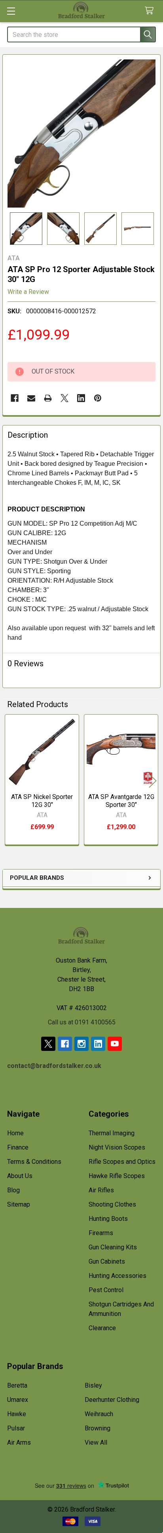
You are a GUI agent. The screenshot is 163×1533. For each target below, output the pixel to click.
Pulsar (16, 1428)
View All (96, 1442)
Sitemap (18, 1204)
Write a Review (28, 292)
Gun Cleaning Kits (113, 1247)
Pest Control (106, 1290)
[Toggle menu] (11, 11)
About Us (19, 1176)
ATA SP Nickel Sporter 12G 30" (42, 800)
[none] (81, 133)
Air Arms (19, 1442)
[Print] (48, 398)
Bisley (93, 1385)
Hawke (16, 1414)
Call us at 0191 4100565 (82, 1022)
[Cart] (151, 11)
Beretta (17, 1385)
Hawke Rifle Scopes (117, 1176)
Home (15, 1133)
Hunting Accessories (117, 1275)
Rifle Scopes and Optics (122, 1161)
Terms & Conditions (34, 1161)
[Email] (31, 398)
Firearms (101, 1233)
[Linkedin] (81, 398)
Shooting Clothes (112, 1204)
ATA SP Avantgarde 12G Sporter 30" (121, 800)
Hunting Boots (108, 1218)
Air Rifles (101, 1190)
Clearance (102, 1328)
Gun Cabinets (107, 1261)
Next (153, 781)
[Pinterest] (98, 398)
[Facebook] (15, 398)
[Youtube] (115, 1044)
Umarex (17, 1399)
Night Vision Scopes (117, 1147)
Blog (13, 1190)
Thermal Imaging (112, 1133)
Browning (97, 1428)
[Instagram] (81, 1044)
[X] (64, 398)
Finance (17, 1147)
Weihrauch (99, 1414)
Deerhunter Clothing (112, 1399)
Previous (10, 781)
